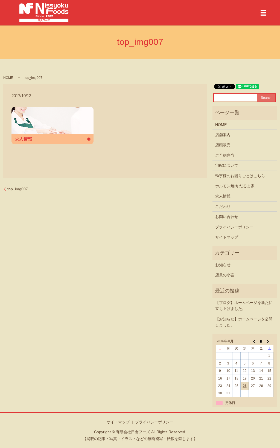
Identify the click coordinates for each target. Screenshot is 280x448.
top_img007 (17, 189)
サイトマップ (226, 237)
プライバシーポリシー (234, 227)
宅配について (226, 165)
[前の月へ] (253, 341)
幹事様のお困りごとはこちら (240, 176)
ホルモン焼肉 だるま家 (235, 186)
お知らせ (223, 265)
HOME (8, 78)
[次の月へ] (269, 341)
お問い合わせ (226, 216)
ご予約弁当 (224, 155)
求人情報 (223, 196)
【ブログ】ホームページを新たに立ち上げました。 (244, 305)
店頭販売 (223, 145)
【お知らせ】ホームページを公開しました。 (244, 322)
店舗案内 (223, 135)
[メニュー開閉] (263, 13)
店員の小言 (224, 275)
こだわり (223, 206)
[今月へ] (261, 341)
